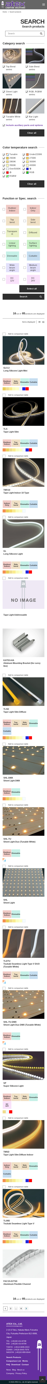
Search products (15, 12)
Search (23, 297)
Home (5, 12)
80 (43, 322)
